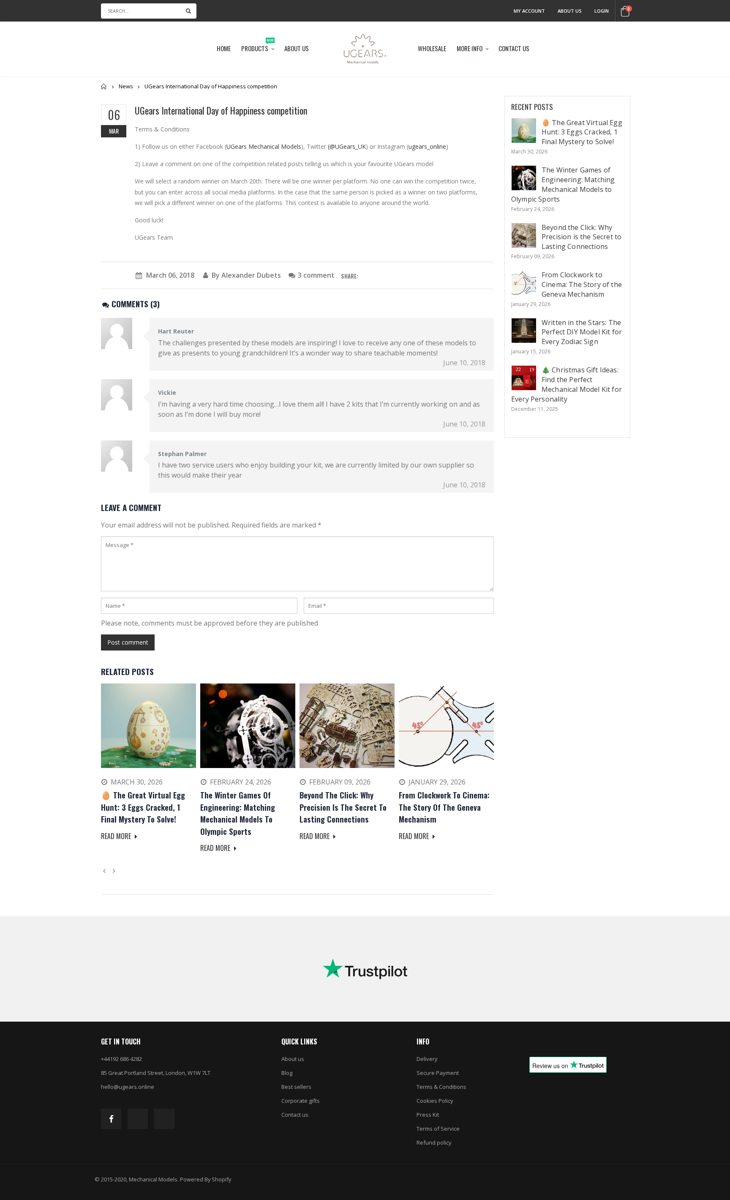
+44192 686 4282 (121, 1059)
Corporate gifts (300, 1100)
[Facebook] (111, 1119)
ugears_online (427, 146)
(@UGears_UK (347, 146)
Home (104, 86)
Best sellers (296, 1087)
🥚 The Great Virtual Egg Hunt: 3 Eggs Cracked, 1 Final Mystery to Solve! (582, 132)
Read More (117, 836)
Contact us (294, 1114)
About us (292, 1059)
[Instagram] (138, 1119)
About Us (570, 11)
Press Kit (428, 1114)
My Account (529, 11)
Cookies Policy (435, 1100)
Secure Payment (438, 1073)
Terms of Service (438, 1128)
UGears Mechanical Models (263, 146)
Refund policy (434, 1142)
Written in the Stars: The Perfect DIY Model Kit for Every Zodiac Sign (582, 332)
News (126, 86)
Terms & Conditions (441, 1087)
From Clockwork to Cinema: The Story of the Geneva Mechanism (582, 284)
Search (188, 11)
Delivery (427, 1059)
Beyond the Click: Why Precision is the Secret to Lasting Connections (581, 237)
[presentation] (105, 870)
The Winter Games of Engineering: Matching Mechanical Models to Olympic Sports (563, 184)
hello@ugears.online (127, 1087)
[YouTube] (164, 1119)
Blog (286, 1073)
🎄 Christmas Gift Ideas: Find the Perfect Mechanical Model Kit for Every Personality (566, 384)
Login (601, 11)
